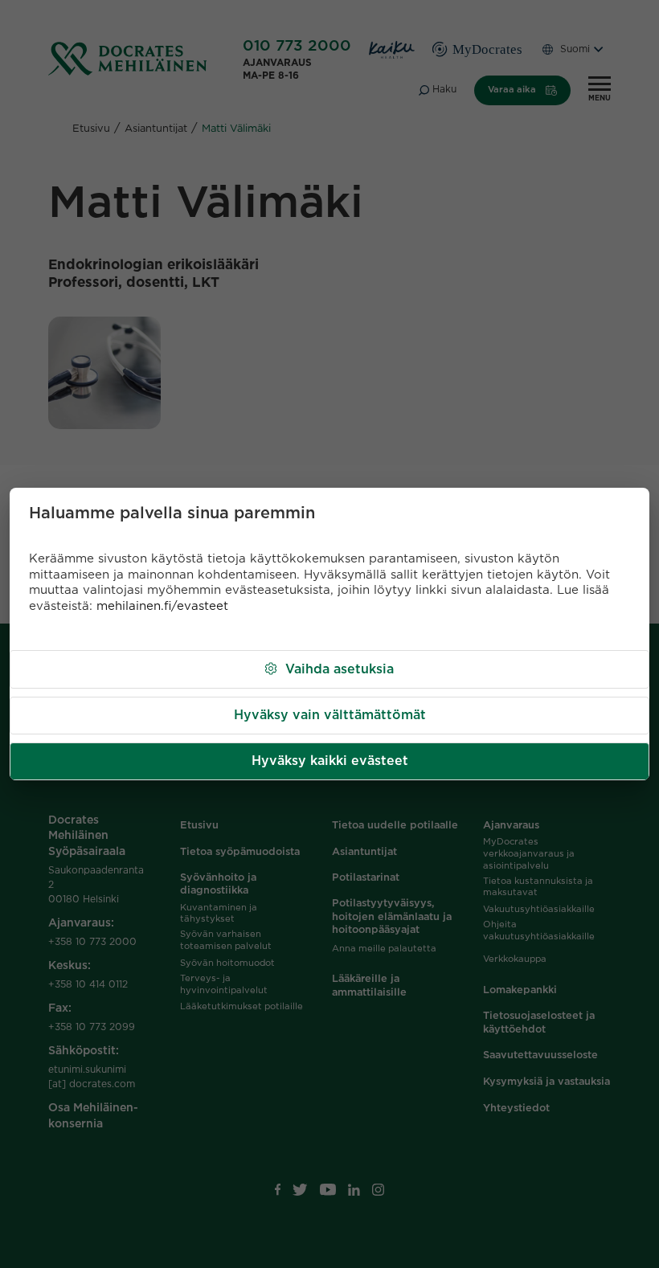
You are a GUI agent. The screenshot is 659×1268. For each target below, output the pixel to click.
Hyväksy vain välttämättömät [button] (330, 715)
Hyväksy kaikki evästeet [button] (330, 761)
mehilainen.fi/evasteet (162, 606)
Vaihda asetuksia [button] (339, 669)
